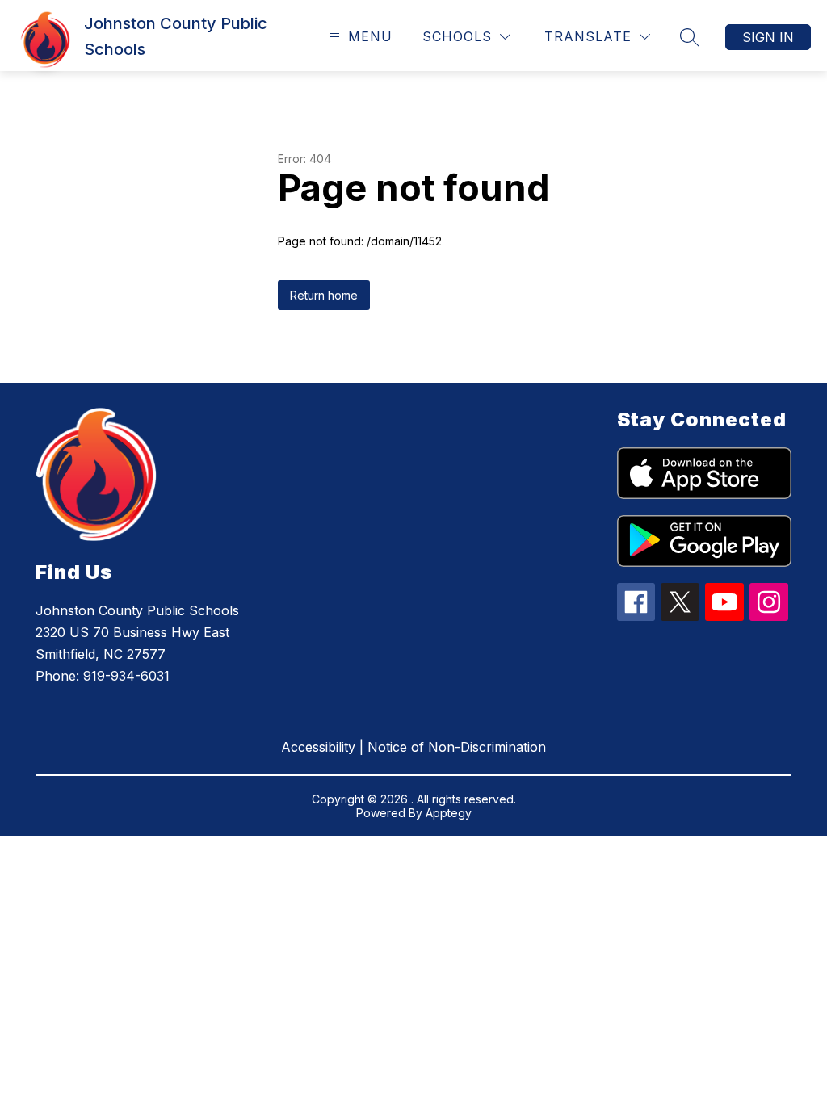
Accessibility (318, 747)
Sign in (768, 37)
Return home (324, 295)
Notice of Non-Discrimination (456, 747)
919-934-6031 (126, 676)
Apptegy (449, 813)
